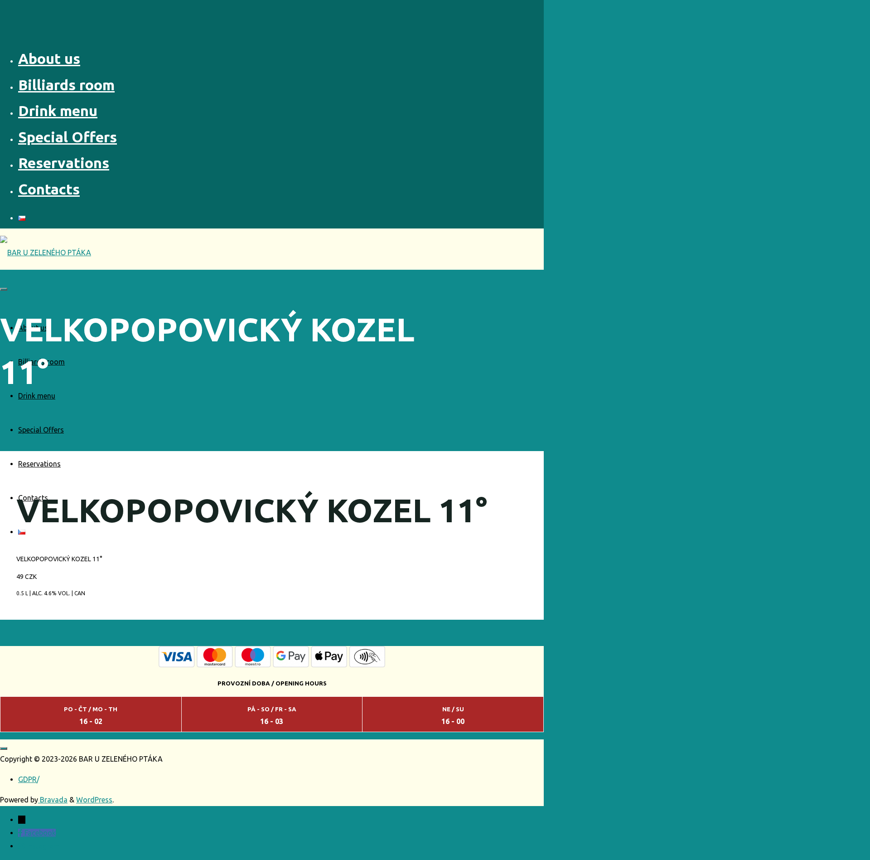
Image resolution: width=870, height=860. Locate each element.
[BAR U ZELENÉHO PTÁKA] (45, 252)
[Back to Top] (3, 748)
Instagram (43, 846)
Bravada (53, 800)
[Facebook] (21, 833)
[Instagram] (22, 846)
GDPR (27, 779)
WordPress (94, 800)
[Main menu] (3, 289)
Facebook (40, 833)
